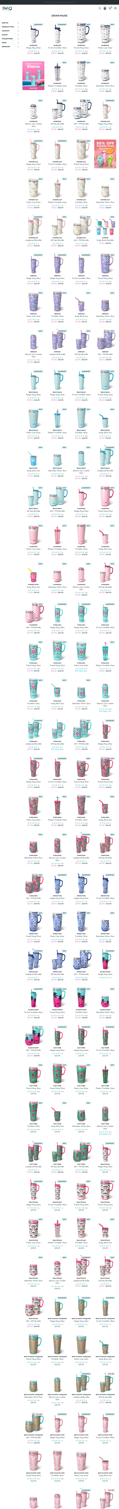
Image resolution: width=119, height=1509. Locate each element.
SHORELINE (33, 47)
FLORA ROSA (105, 743)
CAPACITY (6, 31)
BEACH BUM (33, 469)
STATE (4, 43)
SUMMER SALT (105, 123)
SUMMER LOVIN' (33, 586)
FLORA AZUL (57, 626)
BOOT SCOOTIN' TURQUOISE (57, 1320)
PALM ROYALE (105, 1166)
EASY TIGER (57, 1049)
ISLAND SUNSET (105, 973)
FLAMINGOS (81, 510)
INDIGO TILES (57, 897)
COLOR (4, 35)
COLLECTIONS (7, 39)
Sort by (5, 23)
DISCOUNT (6, 46)
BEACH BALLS (33, 393)
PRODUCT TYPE (8, 27)
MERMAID (33, 277)
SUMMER (105, 239)
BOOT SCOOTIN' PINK (57, 1436)
